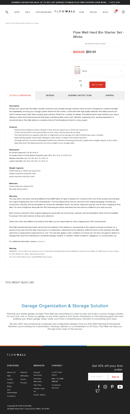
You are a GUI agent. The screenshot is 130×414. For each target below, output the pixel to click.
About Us (11, 372)
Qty (80, 81)
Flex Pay (37, 385)
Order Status (40, 395)
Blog (9, 386)
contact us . (41, 241)
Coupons (11, 396)
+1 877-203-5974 (114, 4)
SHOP (17, 12)
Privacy (23, 383)
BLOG (105, 12)
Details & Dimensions (20, 95)
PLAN (81, 12)
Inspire (10, 383)
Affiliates (24, 376)
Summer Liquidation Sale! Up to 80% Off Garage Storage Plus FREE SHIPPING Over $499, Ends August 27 (59, 4)
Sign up (115, 377)
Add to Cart (97, 84)
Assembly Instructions (80, 95)
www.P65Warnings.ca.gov (42, 257)
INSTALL (93, 12)
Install (10, 379)
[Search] (8, 13)
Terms (23, 379)
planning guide (106, 316)
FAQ (9, 376)
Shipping (109, 95)
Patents (23, 372)
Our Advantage (44, 12)
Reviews (50, 95)
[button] (99, 70)
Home (7, 23)
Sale (27, 12)
